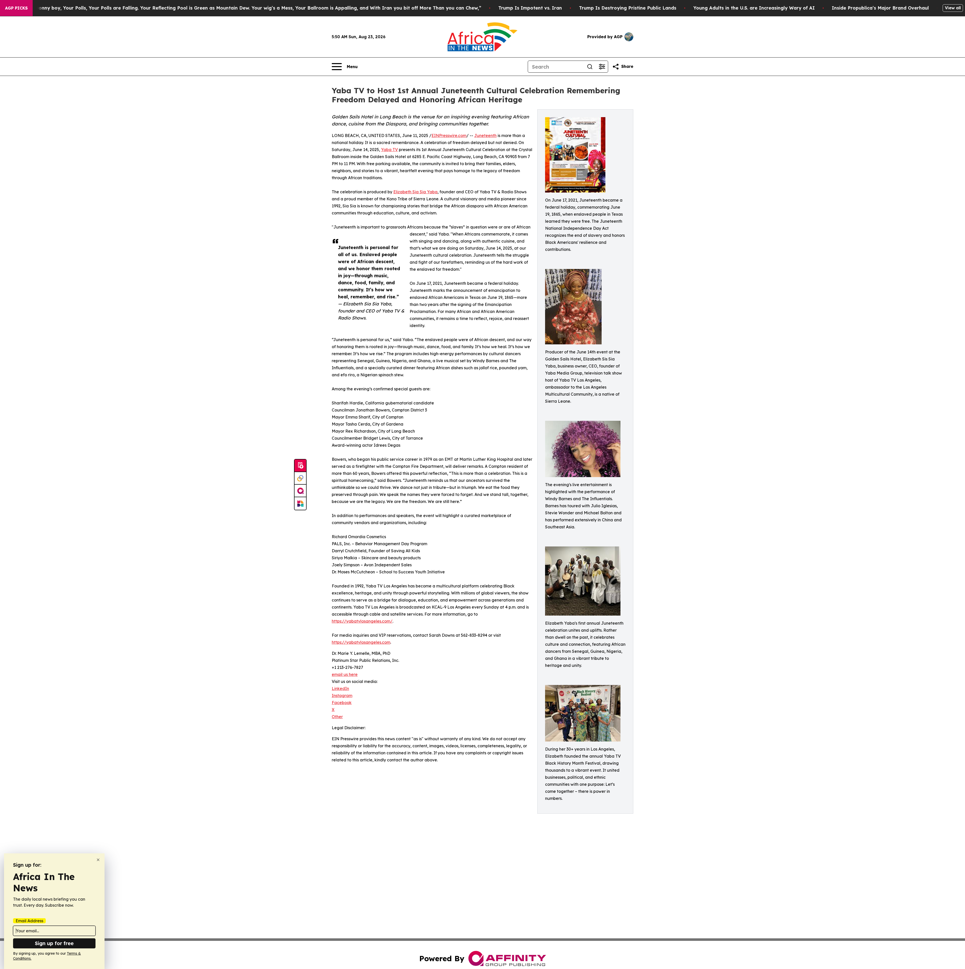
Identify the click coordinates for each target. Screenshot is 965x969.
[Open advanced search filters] (602, 66)
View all (953, 7)
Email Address (29, 920)
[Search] (590, 66)
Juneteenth (485, 135)
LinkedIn (340, 688)
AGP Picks (16, 8)
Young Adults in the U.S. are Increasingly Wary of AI (754, 8)
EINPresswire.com (448, 135)
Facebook (342, 702)
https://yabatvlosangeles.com (361, 642)
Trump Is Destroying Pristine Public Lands (627, 8)
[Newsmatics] (300, 503)
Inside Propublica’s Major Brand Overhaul (880, 8)
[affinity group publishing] (300, 491)
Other (337, 716)
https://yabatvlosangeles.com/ (362, 621)
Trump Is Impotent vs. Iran (530, 8)
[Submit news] (300, 465)
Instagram (342, 695)
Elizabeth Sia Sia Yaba (415, 191)
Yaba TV (389, 149)
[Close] (98, 859)
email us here (345, 674)
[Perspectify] (300, 478)
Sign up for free (54, 943)
